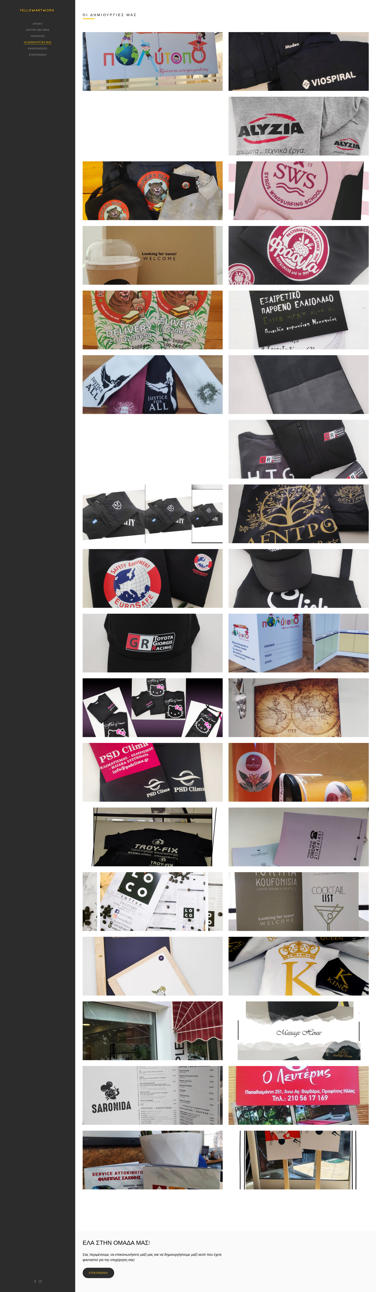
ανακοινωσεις (37, 48)
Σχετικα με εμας (38, 29)
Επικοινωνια (37, 54)
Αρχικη (37, 23)
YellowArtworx (37, 10)
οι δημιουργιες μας (38, 42)
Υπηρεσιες (37, 36)
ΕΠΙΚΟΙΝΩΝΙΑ (98, 1272)
